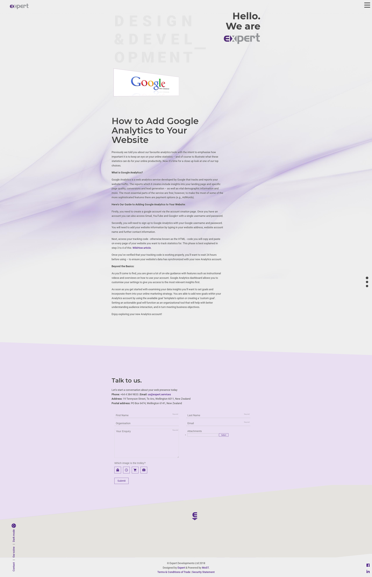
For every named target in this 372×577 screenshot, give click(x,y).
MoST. (205, 567)
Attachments (194, 431)
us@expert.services (159, 394)
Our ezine (13, 552)
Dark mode (13, 535)
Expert (181, 567)
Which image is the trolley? (130, 463)
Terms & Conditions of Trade (173, 572)
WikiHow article (142, 247)
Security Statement (203, 572)
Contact (13, 566)
